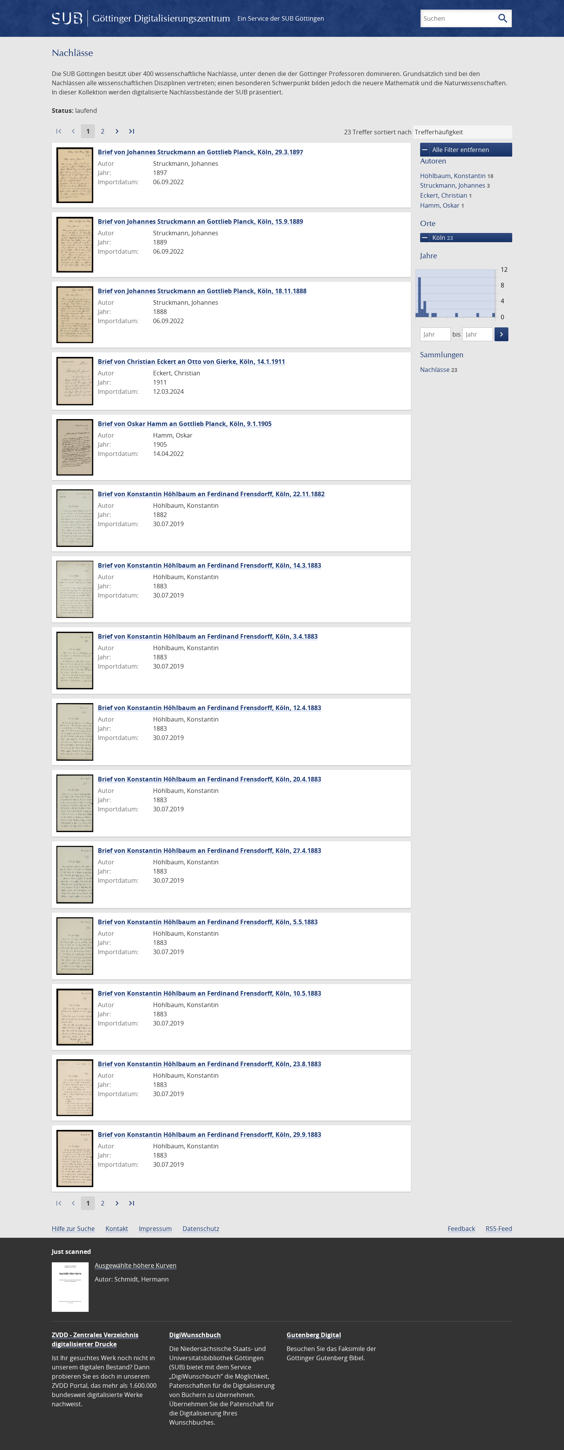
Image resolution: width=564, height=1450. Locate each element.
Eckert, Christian (446, 195)
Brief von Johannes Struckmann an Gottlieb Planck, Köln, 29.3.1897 (200, 152)
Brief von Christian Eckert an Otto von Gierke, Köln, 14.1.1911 (191, 361)
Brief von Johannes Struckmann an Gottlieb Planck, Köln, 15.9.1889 (200, 221)
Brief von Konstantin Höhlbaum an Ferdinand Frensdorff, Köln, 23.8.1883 (209, 1064)
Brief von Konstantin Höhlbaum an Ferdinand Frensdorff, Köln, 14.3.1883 (209, 565)
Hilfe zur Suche (73, 1228)
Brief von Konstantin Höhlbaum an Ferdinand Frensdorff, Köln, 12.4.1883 (209, 708)
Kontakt (117, 1228)
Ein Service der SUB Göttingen (280, 18)
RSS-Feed (499, 1228)
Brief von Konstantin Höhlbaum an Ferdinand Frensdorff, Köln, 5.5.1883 (208, 922)
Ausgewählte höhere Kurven (135, 1265)
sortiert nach (393, 132)
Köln (436, 237)
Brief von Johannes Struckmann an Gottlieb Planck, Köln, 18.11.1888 (202, 291)
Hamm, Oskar (442, 205)
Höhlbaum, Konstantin (456, 176)
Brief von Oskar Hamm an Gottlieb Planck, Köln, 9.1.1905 (185, 423)
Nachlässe (438, 369)
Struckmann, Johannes (455, 185)
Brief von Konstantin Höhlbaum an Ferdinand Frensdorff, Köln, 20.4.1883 (209, 779)
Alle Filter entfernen (454, 149)
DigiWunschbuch (195, 1335)
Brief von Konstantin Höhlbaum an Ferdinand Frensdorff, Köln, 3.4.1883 (208, 636)
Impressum (155, 1228)
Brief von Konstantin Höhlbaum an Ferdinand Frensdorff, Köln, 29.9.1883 (209, 1134)
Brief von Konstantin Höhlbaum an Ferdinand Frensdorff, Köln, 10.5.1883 (209, 993)
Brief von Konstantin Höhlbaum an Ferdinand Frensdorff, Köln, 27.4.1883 (209, 850)
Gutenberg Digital (314, 1335)
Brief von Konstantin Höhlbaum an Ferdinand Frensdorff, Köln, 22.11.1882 (211, 494)
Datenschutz (201, 1228)
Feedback (461, 1228)
